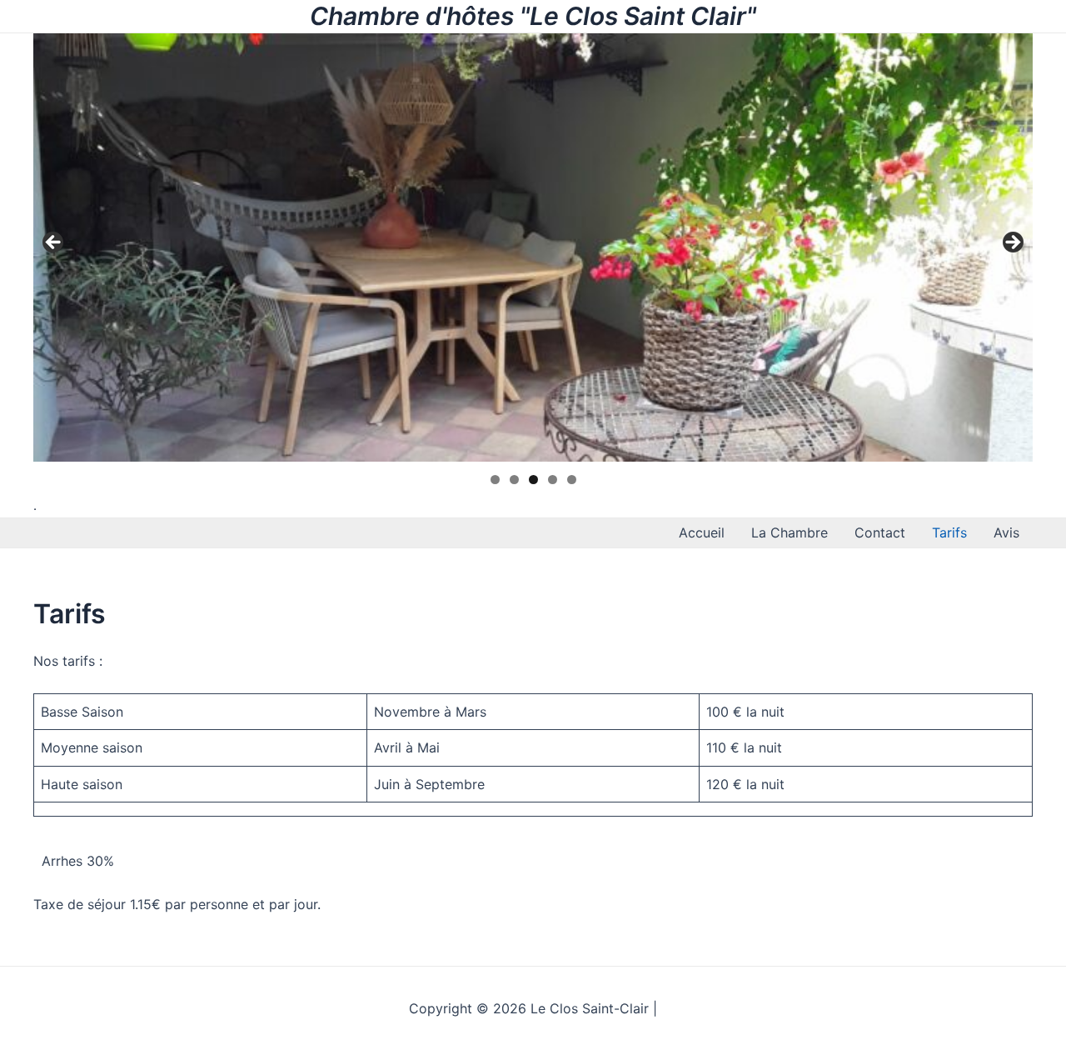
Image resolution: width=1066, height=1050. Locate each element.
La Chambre (789, 532)
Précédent (54, 243)
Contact (879, 532)
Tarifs (949, 532)
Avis (1006, 532)
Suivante (1011, 243)
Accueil (702, 532)
